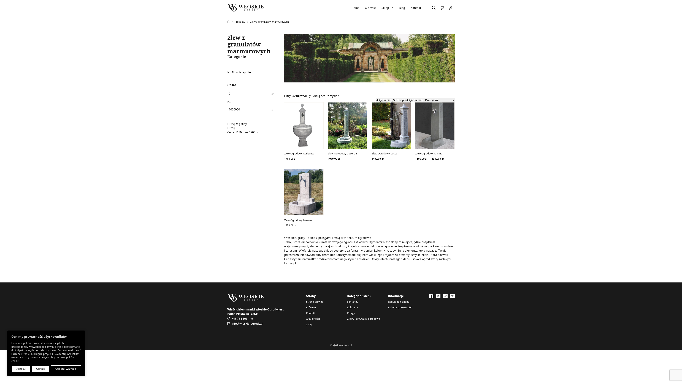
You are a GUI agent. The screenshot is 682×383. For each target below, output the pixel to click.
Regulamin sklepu (399, 301)
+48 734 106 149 (242, 319)
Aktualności (313, 318)
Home (355, 8)
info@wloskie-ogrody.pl (247, 324)
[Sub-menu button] (391, 7)
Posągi (351, 313)
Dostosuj (21, 368)
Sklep (385, 8)
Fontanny (352, 301)
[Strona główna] (230, 21)
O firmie (370, 8)
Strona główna (314, 301)
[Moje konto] (451, 8)
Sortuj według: (315, 96)
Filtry (287, 96)
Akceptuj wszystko (66, 368)
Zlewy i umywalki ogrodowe (363, 318)
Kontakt (416, 8)
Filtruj (231, 128)
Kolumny (352, 307)
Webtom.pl (345, 345)
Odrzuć (40, 368)
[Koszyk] (442, 8)
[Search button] (434, 8)
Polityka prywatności (400, 307)
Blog (402, 8)
